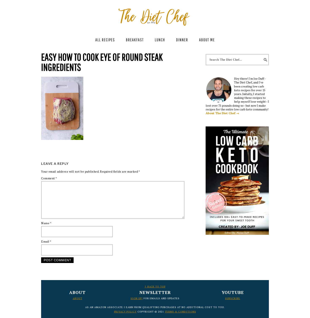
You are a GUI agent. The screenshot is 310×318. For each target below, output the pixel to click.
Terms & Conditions (180, 311)
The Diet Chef (155, 14)
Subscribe (232, 298)
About (77, 298)
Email (46, 241)
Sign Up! (137, 298)
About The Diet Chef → (222, 113)
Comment (49, 178)
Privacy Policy (125, 311)
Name (46, 223)
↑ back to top (155, 286)
